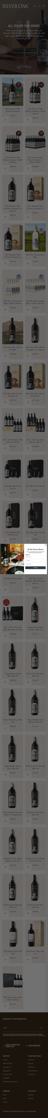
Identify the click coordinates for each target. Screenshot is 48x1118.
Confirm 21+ (27, 554)
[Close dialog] (46, 545)
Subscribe (35, 567)
